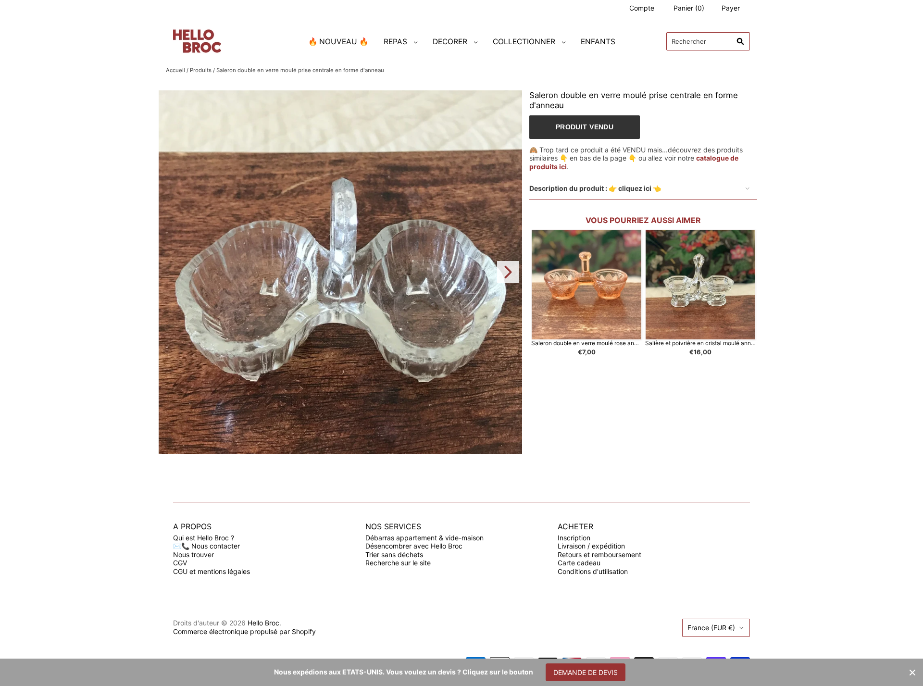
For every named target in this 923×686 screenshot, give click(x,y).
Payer (731, 8)
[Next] (508, 272)
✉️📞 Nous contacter (206, 546)
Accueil (175, 70)
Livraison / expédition (591, 546)
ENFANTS (598, 41)
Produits (201, 70)
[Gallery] (340, 272)
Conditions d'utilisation (593, 571)
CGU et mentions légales (211, 571)
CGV (180, 563)
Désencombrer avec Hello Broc (413, 546)
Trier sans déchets (394, 554)
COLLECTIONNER (524, 41)
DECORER (450, 41)
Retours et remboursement (599, 554)
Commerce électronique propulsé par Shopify (244, 631)
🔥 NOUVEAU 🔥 (338, 41)
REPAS (395, 41)
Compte (641, 8)
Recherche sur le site (398, 563)
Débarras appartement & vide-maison (424, 538)
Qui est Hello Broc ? (203, 538)
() (689, 8)
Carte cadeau (579, 563)
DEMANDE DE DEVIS (585, 672)
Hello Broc (263, 623)
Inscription (574, 538)
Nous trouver (193, 554)
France (711, 628)
